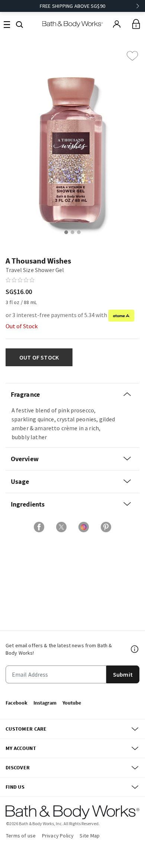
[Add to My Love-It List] (132, 56)
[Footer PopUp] (135, 649)
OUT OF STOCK (39, 357)
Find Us (15, 786)
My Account (21, 748)
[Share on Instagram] (83, 527)
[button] (19, 24)
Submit (123, 674)
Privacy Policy (58, 835)
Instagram (45, 702)
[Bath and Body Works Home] (72, 24)
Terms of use (21, 835)
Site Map (90, 835)
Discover (18, 767)
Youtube (71, 702)
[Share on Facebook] (39, 527)
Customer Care (26, 728)
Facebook (17, 702)
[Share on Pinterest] (106, 527)
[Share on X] (61, 527)
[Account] (117, 24)
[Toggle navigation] (7, 24)
